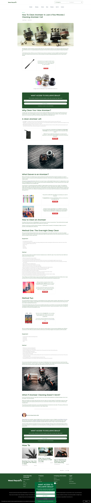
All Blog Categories (26, 479)
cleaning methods (30, 181)
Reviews (24, 484)
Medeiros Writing (37, 420)
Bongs (40, 479)
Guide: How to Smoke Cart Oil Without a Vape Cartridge (45, 460)
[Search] (82, 2)
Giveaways (55, 483)
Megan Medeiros (25, 419)
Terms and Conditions (72, 483)
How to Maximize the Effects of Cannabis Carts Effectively (60, 461)
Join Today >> (45, 103)
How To (23, 12)
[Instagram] (67, 470)
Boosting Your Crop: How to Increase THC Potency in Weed (29, 462)
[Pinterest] (68, 470)
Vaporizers (40, 481)
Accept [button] (86, 501)
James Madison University (62, 419)
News (24, 481)
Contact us (55, 481)
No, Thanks (45, 498)
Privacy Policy (71, 481)
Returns (70, 479)
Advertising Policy (57, 479)
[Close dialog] (55, 483)
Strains (24, 486)
